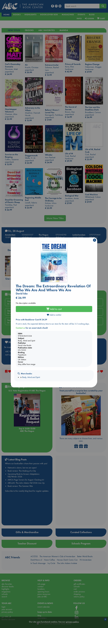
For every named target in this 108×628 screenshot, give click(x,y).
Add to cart (55, 309)
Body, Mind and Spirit (31, 377)
